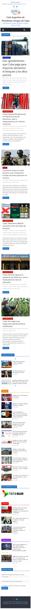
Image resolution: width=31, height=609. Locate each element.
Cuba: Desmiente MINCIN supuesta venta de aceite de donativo (14, 225)
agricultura (13, 328)
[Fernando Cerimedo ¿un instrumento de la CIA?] (6, 371)
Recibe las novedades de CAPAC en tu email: (12, 574)
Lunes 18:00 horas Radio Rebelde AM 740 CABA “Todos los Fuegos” (18, 424)
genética (4, 330)
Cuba (13, 80)
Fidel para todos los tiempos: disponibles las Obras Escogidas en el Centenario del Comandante (20, 510)
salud (18, 288)
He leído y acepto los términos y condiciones (14, 585)
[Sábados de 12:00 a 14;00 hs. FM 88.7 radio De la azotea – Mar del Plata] (6, 439)
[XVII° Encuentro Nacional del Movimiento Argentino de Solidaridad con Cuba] (6, 430)
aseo (4, 128)
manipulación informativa (8, 234)
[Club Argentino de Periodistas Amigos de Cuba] (15, 10)
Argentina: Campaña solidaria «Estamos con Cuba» (20, 404)
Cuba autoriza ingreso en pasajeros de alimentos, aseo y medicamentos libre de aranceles (15, 278)
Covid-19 (18, 128)
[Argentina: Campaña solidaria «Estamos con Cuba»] (6, 403)
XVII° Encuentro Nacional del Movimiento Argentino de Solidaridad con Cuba (19, 433)
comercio (9, 80)
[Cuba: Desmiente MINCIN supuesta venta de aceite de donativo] (15, 204)
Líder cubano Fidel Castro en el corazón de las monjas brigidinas (20, 519)
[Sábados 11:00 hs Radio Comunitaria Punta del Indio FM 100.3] (6, 448)
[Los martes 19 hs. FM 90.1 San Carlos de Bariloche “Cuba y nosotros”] (6, 474)
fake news (23, 232)
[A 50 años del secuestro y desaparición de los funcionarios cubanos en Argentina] (6, 526)
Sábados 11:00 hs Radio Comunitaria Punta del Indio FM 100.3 (19, 450)
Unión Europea (15, 182)
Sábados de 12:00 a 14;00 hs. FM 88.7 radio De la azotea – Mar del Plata (19, 442)
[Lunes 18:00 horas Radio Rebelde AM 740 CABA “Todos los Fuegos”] (6, 422)
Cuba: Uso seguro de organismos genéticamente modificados (14, 323)
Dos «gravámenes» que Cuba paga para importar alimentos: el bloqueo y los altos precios (15, 68)
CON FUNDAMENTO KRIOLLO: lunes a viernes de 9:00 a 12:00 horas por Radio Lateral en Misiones (19, 414)
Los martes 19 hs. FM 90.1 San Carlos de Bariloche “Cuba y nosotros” (20, 477)
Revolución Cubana (7, 84)
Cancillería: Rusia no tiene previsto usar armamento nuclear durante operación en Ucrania (15, 174)
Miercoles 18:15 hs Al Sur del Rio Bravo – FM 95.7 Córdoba (20, 467)
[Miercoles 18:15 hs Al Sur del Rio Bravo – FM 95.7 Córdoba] (6, 466)
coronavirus (12, 128)
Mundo (5, 167)
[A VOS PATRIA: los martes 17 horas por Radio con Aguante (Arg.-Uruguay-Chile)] (6, 457)
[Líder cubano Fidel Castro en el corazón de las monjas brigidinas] (6, 517)
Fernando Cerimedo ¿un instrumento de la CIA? (14, 4)
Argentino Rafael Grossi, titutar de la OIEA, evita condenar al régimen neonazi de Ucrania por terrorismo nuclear (20, 383)
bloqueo (4, 80)
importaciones (16, 82)
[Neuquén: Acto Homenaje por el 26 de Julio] (6, 394)
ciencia (23, 328)
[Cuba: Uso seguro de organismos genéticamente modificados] (15, 299)
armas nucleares (20, 180)
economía (17, 80)
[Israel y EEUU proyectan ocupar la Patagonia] (6, 361)
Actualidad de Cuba (7, 111)
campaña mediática (7, 232)
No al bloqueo (6, 57)
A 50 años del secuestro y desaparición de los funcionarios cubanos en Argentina (19, 529)
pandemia (12, 130)
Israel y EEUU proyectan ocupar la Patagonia (18, 362)
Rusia (10, 182)
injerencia (22, 82)
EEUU (21, 80)
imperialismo (9, 82)
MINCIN (16, 234)
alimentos (24, 78)
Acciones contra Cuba (16, 78)
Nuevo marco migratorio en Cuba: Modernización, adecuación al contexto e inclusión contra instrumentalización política (19, 547)
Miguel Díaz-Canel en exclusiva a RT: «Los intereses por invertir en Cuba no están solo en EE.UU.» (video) (20, 559)
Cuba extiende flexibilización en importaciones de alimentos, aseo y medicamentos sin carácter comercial (14, 119)
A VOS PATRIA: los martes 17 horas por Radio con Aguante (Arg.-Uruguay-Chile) (20, 459)
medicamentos (24, 286)
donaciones (17, 232)
